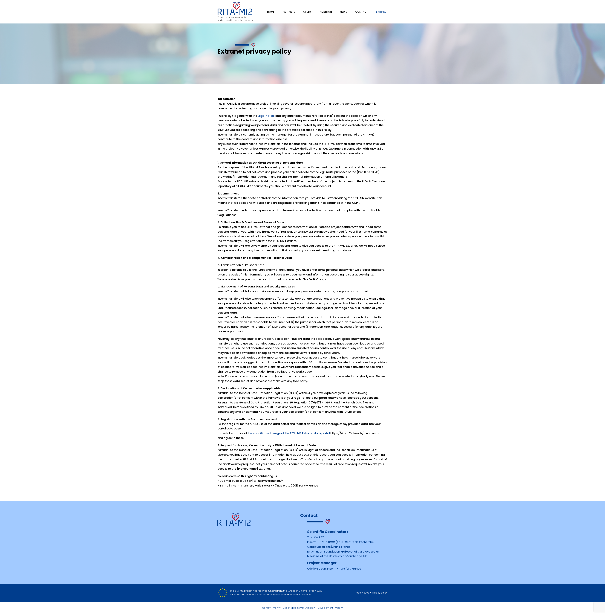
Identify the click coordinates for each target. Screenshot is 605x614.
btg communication (303, 607)
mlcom (339, 607)
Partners (289, 12)
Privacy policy (380, 592)
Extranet (382, 12)
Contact (361, 12)
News (343, 12)
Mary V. (277, 607)
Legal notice (266, 116)
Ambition (326, 12)
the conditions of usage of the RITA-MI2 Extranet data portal (289, 433)
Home (270, 12)
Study (307, 12)
